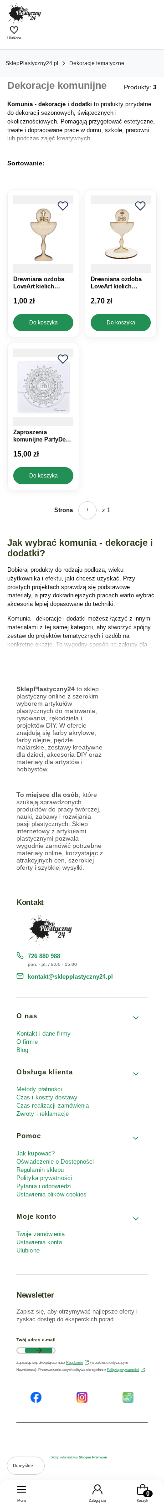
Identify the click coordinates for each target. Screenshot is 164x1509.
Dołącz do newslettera (38, 1350)
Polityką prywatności (123, 1370)
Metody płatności (39, 1089)
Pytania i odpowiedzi (44, 1186)
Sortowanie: (26, 163)
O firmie (27, 1041)
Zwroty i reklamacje (42, 1113)
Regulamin (74, 1362)
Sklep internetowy (79, 1457)
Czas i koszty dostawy (46, 1097)
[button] (62, 205)
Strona (63, 510)
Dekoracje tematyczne (96, 63)
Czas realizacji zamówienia (52, 1105)
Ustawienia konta (39, 1242)
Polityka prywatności (44, 1178)
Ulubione (28, 1250)
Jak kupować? (35, 1153)
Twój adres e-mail (36, 1339)
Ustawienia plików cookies (52, 1194)
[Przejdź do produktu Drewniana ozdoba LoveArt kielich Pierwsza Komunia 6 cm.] (43, 234)
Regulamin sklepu (40, 1169)
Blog (22, 1050)
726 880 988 (44, 956)
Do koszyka (43, 322)
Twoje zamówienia (40, 1234)
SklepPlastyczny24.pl (31, 63)
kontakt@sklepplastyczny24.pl (70, 976)
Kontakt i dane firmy (43, 1033)
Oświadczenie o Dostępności (55, 1161)
